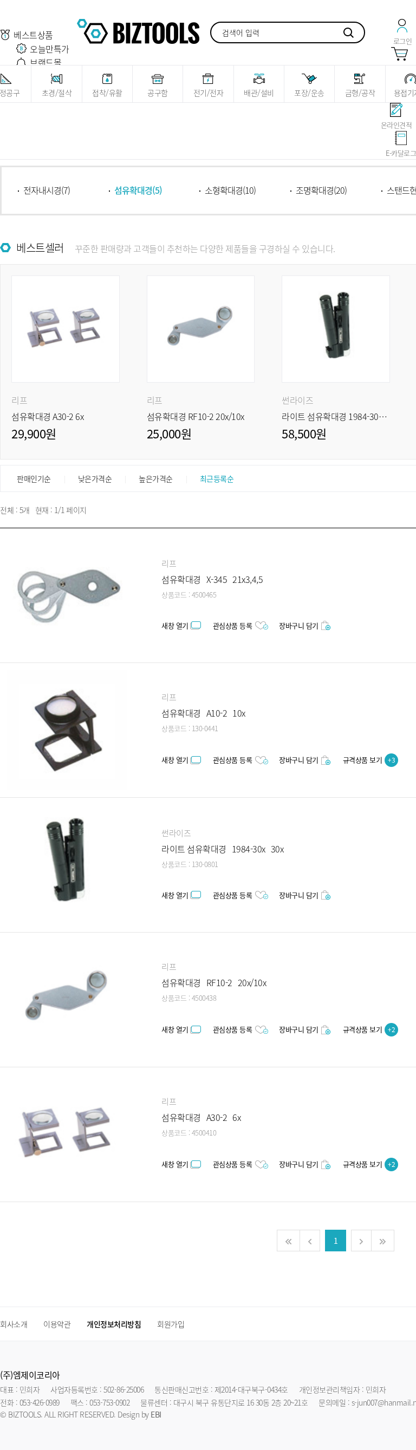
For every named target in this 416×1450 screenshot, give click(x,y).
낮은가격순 (95, 478)
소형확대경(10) (230, 189)
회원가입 (170, 1323)
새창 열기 (174, 625)
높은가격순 (156, 478)
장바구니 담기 (298, 625)
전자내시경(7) (46, 189)
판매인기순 (34, 478)
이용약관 (56, 1323)
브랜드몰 (45, 62)
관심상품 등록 (232, 625)
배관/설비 (259, 92)
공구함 (157, 92)
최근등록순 (217, 478)
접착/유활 (107, 92)
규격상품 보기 (369, 759)
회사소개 (13, 1323)
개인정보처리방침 (114, 1323)
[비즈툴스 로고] (138, 29)
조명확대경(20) (321, 189)
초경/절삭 (57, 92)
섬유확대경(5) (138, 189)
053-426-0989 (40, 1402)
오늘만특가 (49, 48)
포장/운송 (309, 92)
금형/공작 (360, 92)
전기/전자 (208, 92)
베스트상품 (33, 34)
